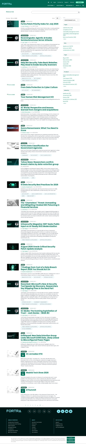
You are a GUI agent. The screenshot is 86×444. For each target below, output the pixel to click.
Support (66, 2)
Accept (70, 437)
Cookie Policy (37, 438)
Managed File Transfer (13, 430)
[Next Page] (43, 405)
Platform (51, 5)
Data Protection (11, 425)
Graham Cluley (25, 132)
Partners (72, 2)
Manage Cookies (70, 442)
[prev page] (23, 405)
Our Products (35, 430)
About (78, 5)
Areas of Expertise (13, 420)
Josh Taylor (24, 42)
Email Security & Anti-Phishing (14, 424)
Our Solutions (35, 432)
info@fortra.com (59, 425)
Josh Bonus (24, 67)
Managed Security (12, 427)
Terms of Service (46, 438)
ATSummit (31, 390)
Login (54, 2)
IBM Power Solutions (12, 432)
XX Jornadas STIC (34, 354)
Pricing (80, 2)
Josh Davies (25, 315)
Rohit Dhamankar (26, 112)
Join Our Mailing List (60, 427)
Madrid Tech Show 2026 (37, 372)
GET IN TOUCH (59, 420)
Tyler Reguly (25, 228)
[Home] (7, 4)
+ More (64, 39)
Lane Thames (25, 26)
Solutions (60, 5)
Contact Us (60, 2)
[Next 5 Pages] (38, 405)
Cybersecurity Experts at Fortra (29, 342)
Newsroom (34, 424)
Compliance (11, 429)
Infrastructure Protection (13, 422)
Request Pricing (59, 424)
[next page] (37, 405)
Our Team (34, 429)
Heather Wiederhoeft (27, 187)
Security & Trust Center (37, 422)
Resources (70, 5)
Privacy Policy (32, 438)
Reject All (71, 440)
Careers (33, 427)
